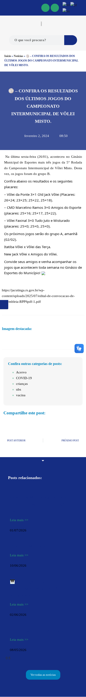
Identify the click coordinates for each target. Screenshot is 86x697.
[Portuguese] (73, 4)
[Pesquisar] (70, 40)
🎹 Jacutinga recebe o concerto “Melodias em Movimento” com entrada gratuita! (38, 588)
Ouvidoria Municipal (28, 546)
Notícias (18, 56)
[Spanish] (66, 10)
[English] (66, 4)
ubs (18, 389)
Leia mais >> (19, 520)
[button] (5, 8)
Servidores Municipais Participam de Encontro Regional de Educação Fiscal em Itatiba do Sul (43, 504)
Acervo (21, 372)
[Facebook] (45, 8)
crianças (22, 384)
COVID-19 (24, 378)
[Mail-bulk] (55, 8)
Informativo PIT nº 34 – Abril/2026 (41, 631)
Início (7, 56)
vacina (20, 395)
